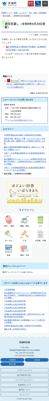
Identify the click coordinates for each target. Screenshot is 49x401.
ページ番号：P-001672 (39, 35)
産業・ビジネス (20, 13)
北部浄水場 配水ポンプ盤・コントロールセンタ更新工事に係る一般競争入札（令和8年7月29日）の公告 (24, 140)
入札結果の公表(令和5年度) (15, 301)
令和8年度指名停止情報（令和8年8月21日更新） (23, 135)
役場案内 (12, 360)
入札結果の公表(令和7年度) (15, 311)
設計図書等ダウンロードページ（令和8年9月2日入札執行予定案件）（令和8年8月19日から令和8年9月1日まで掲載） (25, 161)
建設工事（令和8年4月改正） (15, 329)
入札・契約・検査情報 (37, 13)
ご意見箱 (36, 360)
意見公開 (12, 364)
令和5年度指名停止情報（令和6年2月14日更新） (23, 326)
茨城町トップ (6, 13)
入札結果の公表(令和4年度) (15, 304)
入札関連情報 (9, 289)
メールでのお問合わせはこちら (20, 120)
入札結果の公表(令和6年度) (15, 308)
